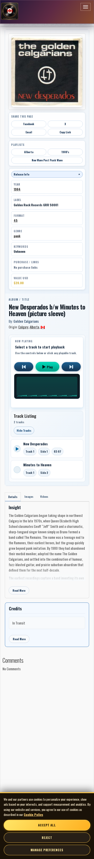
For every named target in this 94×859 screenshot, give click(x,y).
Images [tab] (28, 496)
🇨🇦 (43, 326)
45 (16, 220)
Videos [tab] (44, 496)
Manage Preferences (47, 850)
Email (29, 132)
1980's (65, 152)
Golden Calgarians (26, 321)
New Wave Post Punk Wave (47, 160)
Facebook (28, 124)
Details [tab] (12, 497)
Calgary (23, 326)
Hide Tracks (24, 430)
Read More (19, 590)
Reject (47, 837)
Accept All (47, 825)
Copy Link (65, 132)
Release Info (47, 174)
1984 (17, 189)
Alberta (28, 152)
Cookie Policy (33, 814)
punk (17, 236)
